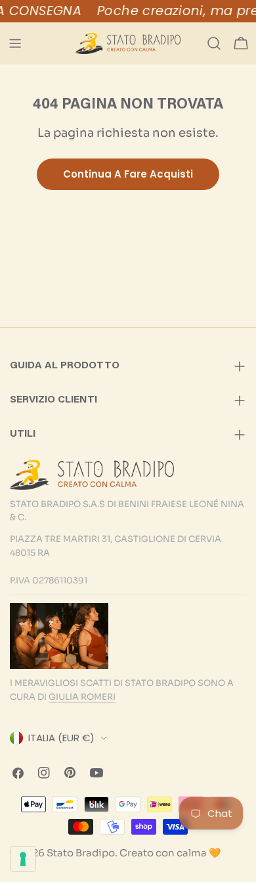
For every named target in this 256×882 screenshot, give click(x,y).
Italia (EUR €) (61, 738)
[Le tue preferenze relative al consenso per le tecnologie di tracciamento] (23, 858)
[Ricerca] (214, 43)
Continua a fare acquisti (128, 174)
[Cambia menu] (15, 43)
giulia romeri (82, 696)
